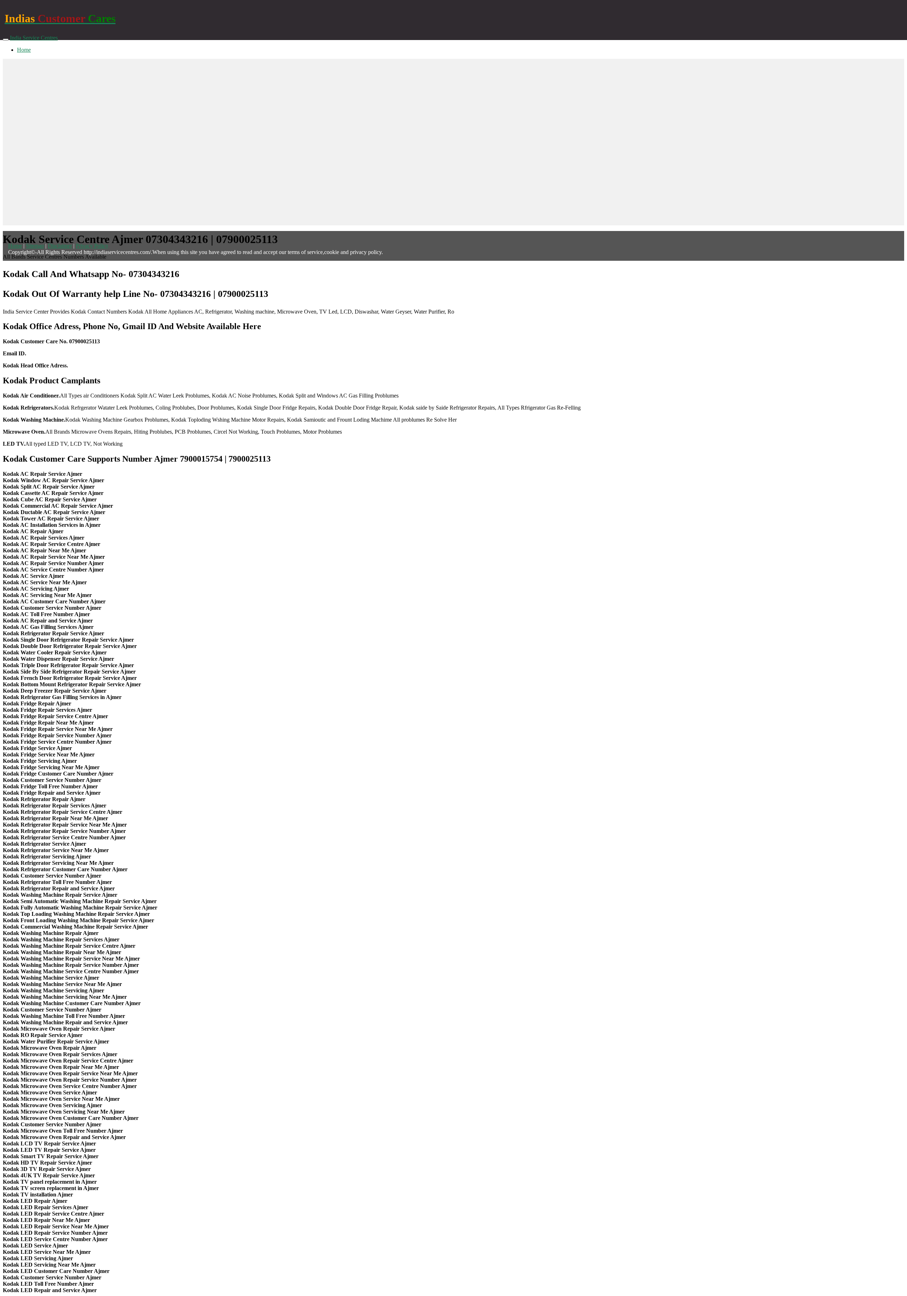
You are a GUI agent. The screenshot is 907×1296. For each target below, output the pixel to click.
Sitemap (35, 246)
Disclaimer (60, 246)
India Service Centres (34, 38)
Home (24, 50)
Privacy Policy (92, 246)
